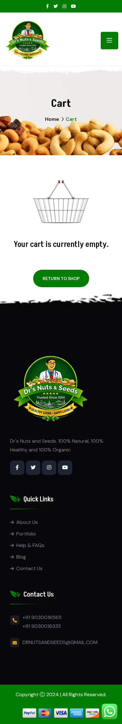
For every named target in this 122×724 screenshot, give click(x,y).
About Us (27, 522)
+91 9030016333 (42, 626)
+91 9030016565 (42, 617)
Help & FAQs (30, 545)
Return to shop (61, 278)
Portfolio (26, 533)
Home (52, 119)
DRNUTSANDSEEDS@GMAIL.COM (60, 642)
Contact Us (29, 568)
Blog (21, 557)
